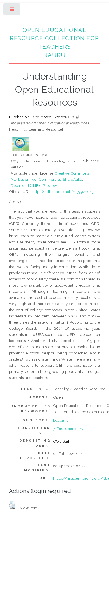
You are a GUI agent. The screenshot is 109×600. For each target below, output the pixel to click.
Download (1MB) (25, 185)
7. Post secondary (68, 428)
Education (62, 420)
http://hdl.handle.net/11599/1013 (63, 191)
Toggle (12, 10)
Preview (50, 185)
